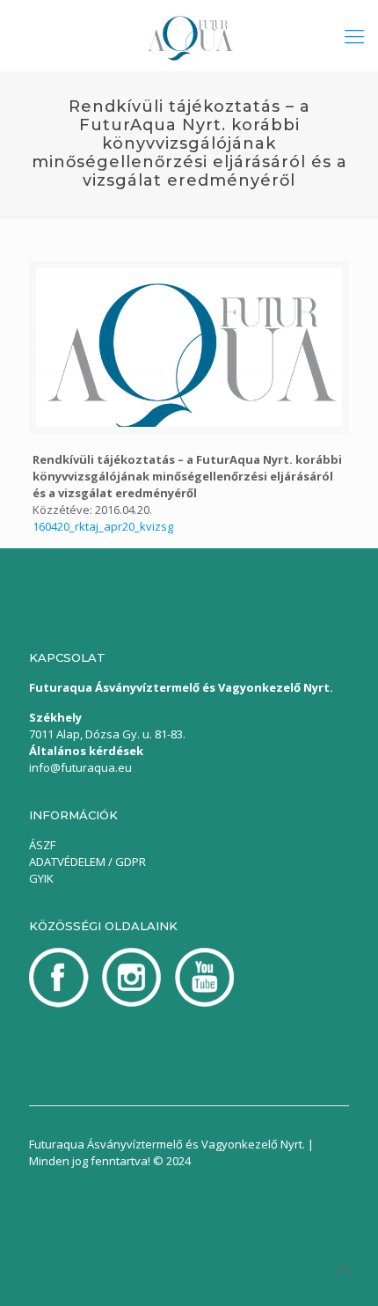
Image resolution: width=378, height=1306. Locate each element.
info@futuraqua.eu (80, 767)
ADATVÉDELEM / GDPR (87, 861)
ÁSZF (42, 845)
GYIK (41, 878)
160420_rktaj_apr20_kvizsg (103, 526)
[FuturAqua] (189, 35)
